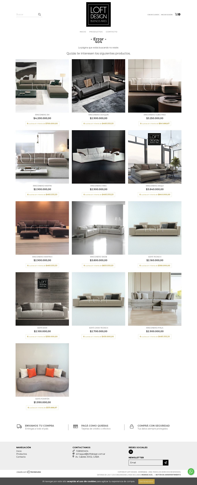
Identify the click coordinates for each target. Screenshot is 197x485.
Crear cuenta (153, 15)
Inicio (83, 32)
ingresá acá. (147, 475)
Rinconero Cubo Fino (155, 115)
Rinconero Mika (98, 186)
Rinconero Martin (42, 186)
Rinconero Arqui (155, 186)
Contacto (111, 32)
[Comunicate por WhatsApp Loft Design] (191, 471)
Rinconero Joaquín (99, 115)
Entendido (146, 481)
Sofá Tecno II (154, 257)
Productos (96, 32)
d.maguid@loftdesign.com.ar (90, 454)
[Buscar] (39, 14)
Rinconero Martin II (42, 257)
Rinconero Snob (98, 257)
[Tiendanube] (29, 473)
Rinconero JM (42, 115)
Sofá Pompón (42, 399)
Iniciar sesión (166, 15)
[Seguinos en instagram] (131, 452)
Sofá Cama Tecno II (98, 328)
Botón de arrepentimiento (168, 475)
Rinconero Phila (154, 328)
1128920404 (82, 451)
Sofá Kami (42, 328)
